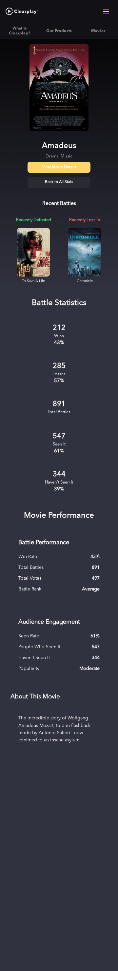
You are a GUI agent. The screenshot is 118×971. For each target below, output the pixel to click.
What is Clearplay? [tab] (19, 31)
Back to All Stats (59, 182)
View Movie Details (59, 167)
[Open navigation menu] (106, 11)
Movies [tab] (98, 31)
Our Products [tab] (59, 31)
